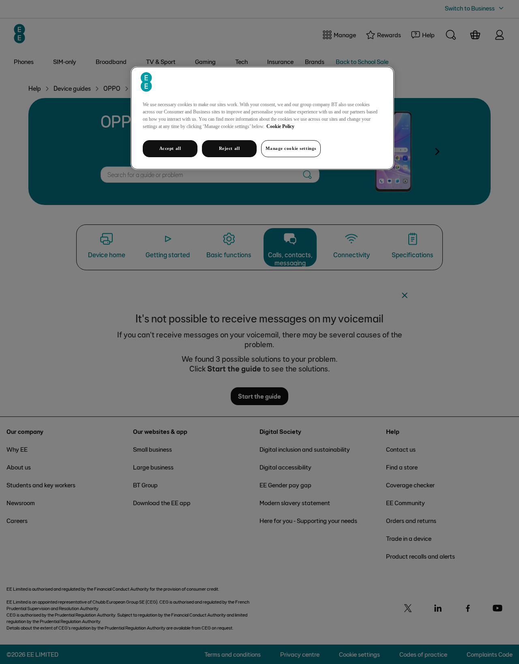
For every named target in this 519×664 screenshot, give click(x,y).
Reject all (229, 148)
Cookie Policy (280, 126)
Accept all (170, 148)
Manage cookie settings (291, 148)
